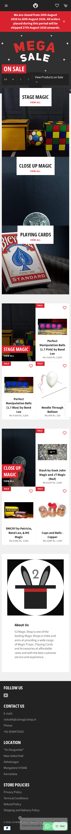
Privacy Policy (13, 792)
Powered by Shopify (39, 822)
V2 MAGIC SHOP (20, 822)
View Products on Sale (49, 79)
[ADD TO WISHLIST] (64, 308)
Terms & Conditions (16, 798)
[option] (35, 62)
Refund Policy (12, 804)
